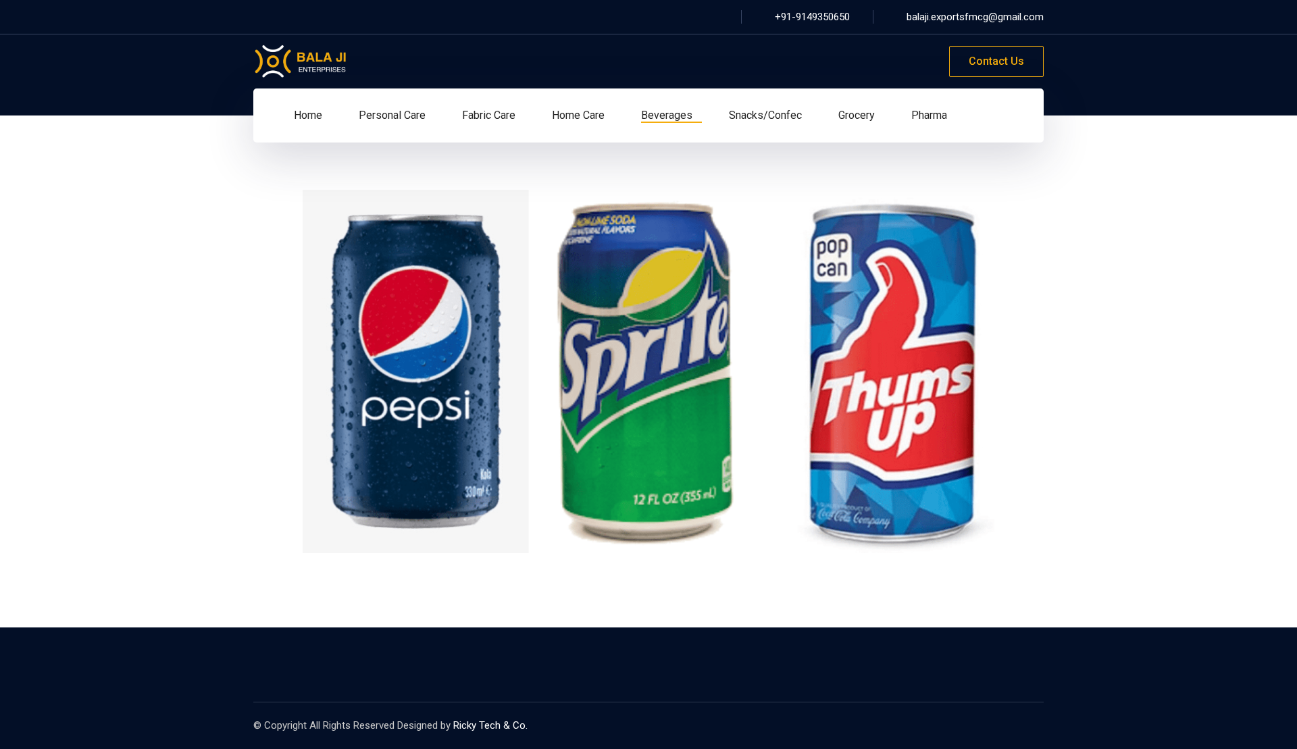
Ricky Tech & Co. (490, 725)
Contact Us (996, 61)
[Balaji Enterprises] (300, 60)
